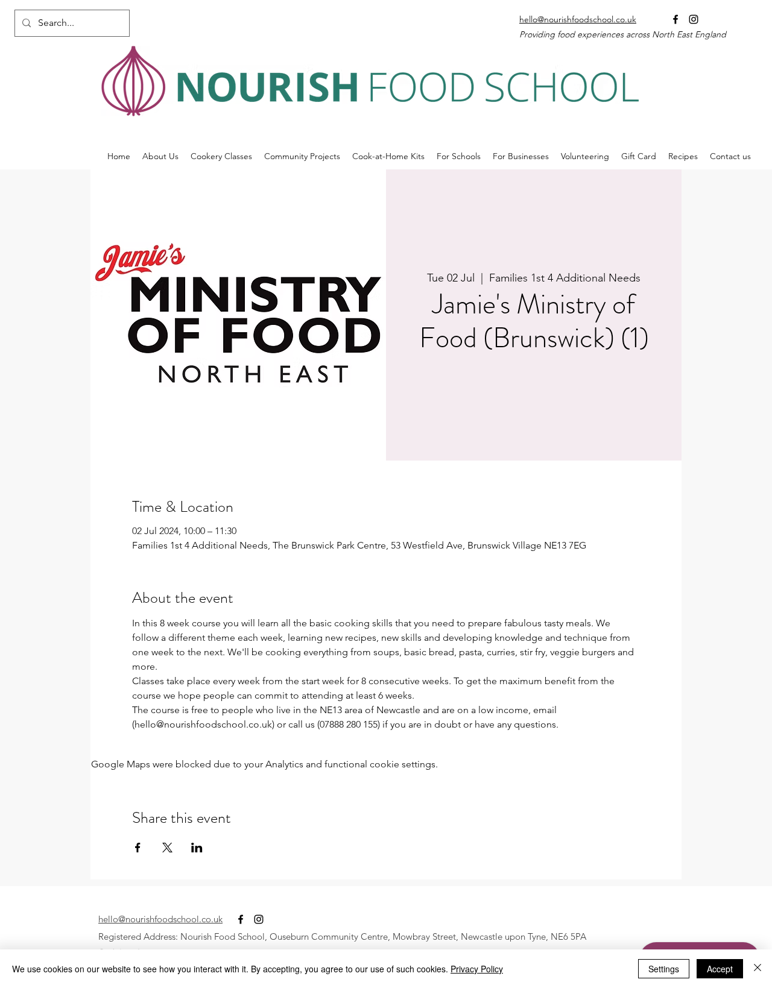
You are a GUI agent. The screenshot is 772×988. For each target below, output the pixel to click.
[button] (302, 156)
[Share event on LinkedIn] (197, 847)
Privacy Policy (477, 969)
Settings (663, 969)
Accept (720, 969)
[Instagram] (694, 19)
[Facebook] (675, 19)
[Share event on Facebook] (138, 847)
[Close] (757, 968)
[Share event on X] (167, 847)
